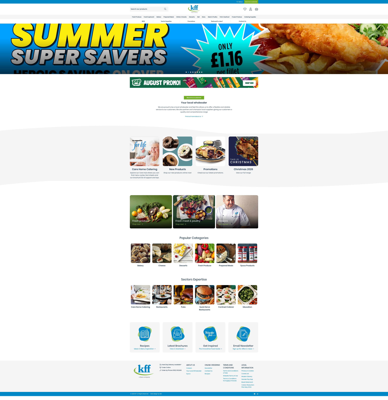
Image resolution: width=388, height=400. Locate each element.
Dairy (203, 17)
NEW (143, 21)
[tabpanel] (194, 49)
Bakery (159, 17)
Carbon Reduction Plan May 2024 (247, 386)
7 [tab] (200, 72)
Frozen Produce (237, 17)
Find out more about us (193, 116)
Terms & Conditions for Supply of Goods (230, 380)
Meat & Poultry (212, 17)
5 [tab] (195, 72)
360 (161, 394)
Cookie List (245, 374)
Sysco (188, 374)
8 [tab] (202, 72)
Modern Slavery (246, 376)
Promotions (191, 21)
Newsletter (208, 368)
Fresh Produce (136, 17)
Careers (189, 368)
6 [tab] (197, 72)
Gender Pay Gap (247, 379)
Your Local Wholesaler (193, 371)
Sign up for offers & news (243, 349)
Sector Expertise (166, 21)
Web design (153, 394)
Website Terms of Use (230, 376)
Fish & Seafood (224, 17)
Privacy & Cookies (247, 371)
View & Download (177, 349)
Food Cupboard (149, 17)
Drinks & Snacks (181, 17)
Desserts (192, 17)
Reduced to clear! (217, 21)
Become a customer (251, 2)
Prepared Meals (169, 17)
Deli (198, 17)
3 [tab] (191, 72)
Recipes (207, 374)
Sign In (241, 2)
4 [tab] (193, 72)
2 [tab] (188, 72)
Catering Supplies (250, 17)
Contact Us (242, 21)
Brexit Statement (247, 382)
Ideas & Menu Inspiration (144, 349)
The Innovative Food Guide (209, 349)
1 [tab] (186, 72)
